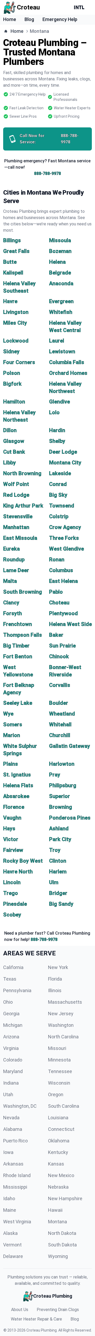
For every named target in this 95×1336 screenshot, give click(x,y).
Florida (55, 979)
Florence (13, 807)
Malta (10, 581)
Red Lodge (16, 495)
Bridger (58, 893)
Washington (61, 1025)
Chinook (59, 656)
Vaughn (12, 818)
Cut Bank (14, 452)
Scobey (12, 915)
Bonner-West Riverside (65, 671)
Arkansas (13, 1164)
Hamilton (14, 401)
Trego (10, 893)
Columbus (61, 570)
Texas (9, 979)
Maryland (13, 1071)
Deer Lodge (63, 452)
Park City (60, 839)
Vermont (12, 1244)
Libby (9, 462)
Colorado (12, 1060)
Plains (10, 764)
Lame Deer (16, 570)
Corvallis (59, 685)
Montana (57, 1221)
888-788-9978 (47, 173)
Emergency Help (59, 19)
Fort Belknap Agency (18, 689)
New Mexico (61, 1175)
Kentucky (58, 1152)
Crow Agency (65, 527)
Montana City (65, 462)
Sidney (11, 351)
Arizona (11, 1036)
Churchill (59, 735)
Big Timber (16, 646)
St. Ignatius (17, 774)
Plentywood (63, 613)
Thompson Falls (22, 635)
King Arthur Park (23, 506)
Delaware (13, 1256)
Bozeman (60, 251)
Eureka (11, 549)
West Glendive (66, 549)
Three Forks (64, 538)
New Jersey (60, 1013)
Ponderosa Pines (70, 818)
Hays (9, 828)
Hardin (57, 430)
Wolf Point (16, 484)
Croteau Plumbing (41, 1330)
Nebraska (58, 1187)
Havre (10, 301)
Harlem (57, 871)
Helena (57, 262)
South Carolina (63, 1106)
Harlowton (61, 764)
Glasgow (13, 441)
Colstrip (58, 516)
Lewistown (62, 351)
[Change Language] (80, 7)
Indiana (11, 1083)
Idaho (9, 1198)
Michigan (12, 1025)
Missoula (60, 240)
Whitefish (60, 312)
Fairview (13, 850)
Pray (54, 774)
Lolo (54, 412)
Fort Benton (17, 656)
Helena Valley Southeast (19, 287)
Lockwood (15, 341)
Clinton (57, 861)
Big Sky (58, 495)
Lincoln (12, 882)
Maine (9, 1210)
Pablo (56, 592)
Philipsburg (62, 785)
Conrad (58, 484)
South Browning (22, 592)
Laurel (56, 341)
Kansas (56, 1164)
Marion (11, 735)
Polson (11, 373)
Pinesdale (15, 904)
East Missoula (20, 538)
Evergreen (61, 301)
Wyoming (58, 1256)
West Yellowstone (18, 671)
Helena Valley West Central (65, 326)
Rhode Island (17, 1175)
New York (58, 967)
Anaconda (61, 283)
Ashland (59, 828)
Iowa (8, 1152)
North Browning (22, 473)
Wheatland (62, 714)
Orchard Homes (68, 373)
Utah (8, 1094)
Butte (10, 262)
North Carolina (63, 1036)
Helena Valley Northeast (19, 416)
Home (9, 19)
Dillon (10, 430)
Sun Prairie (62, 646)
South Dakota (62, 1244)
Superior (59, 796)
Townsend (61, 506)
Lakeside (60, 473)
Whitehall (60, 724)
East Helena (63, 581)
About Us (19, 1309)
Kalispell (13, 273)
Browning (60, 807)
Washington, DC (20, 1106)
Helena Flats (18, 785)
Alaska (10, 1233)
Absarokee (16, 796)
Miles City (15, 323)
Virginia (11, 1048)
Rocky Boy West (23, 861)
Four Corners (19, 362)
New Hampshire (65, 1198)
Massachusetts (65, 1002)
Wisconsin (59, 1083)
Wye (8, 714)
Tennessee (60, 1071)
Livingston (15, 312)
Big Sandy (61, 904)
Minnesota (59, 1060)
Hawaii (55, 1210)
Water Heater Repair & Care (36, 1319)
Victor (10, 839)
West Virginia (17, 1221)
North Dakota (62, 1233)
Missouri (57, 1048)
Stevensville (17, 516)
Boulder (58, 703)
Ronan (56, 559)
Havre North (18, 871)
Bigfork (12, 384)
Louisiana (58, 1117)
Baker (56, 635)
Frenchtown (17, 624)
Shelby (57, 441)
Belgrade (60, 273)
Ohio (8, 1002)
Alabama (12, 1129)
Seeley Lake (17, 703)
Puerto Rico (15, 1140)
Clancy (11, 602)
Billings (12, 240)
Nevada (11, 1117)
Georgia (11, 1013)
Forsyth (12, 613)
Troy (54, 850)
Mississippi (15, 1187)
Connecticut (61, 1129)
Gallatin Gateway (69, 746)
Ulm (53, 882)
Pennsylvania (17, 990)
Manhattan (16, 527)
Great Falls (16, 251)
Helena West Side (70, 624)
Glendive (59, 401)
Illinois (54, 990)
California (13, 967)
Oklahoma (58, 1140)
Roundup (14, 559)
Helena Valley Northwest (65, 387)
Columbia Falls (66, 362)
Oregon (55, 1094)
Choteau (59, 602)
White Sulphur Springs (20, 750)
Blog (29, 19)
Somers (12, 724)
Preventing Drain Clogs (58, 1309)
